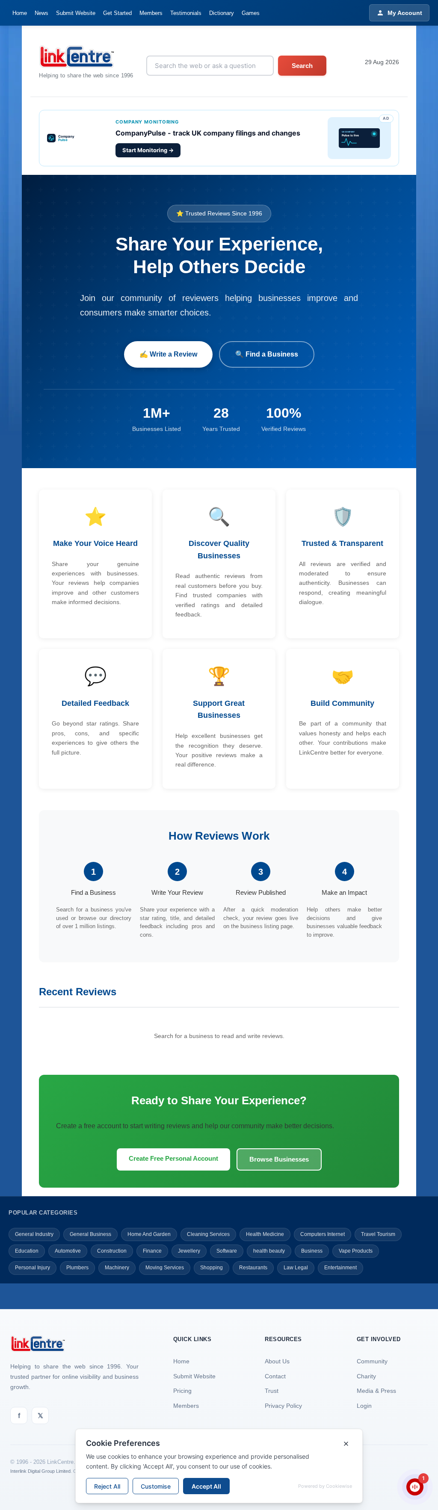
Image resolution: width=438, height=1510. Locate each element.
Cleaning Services (208, 1234)
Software (226, 1251)
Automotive (68, 1251)
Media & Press (376, 1390)
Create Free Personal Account (173, 1158)
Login (364, 1405)
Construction (112, 1251)
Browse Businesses (279, 1159)
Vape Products (356, 1251)
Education (26, 1251)
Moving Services (164, 1268)
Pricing (182, 1390)
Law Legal (296, 1268)
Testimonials (185, 13)
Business (312, 1251)
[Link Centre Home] (86, 56)
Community (372, 1361)
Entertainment (340, 1268)
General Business (90, 1234)
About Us (277, 1361)
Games (251, 13)
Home (19, 13)
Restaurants (253, 1268)
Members (151, 13)
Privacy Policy (283, 1405)
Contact (275, 1376)
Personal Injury (32, 1268)
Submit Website (75, 13)
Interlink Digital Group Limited (40, 1471)
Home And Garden (149, 1234)
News (41, 13)
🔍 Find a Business (266, 354)
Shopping (211, 1268)
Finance (152, 1251)
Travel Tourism (378, 1234)
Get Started (117, 13)
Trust (271, 1390)
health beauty (269, 1251)
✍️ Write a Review (168, 354)
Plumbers (77, 1268)
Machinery (117, 1268)
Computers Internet (322, 1234)
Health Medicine (265, 1234)
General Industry (34, 1234)
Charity (366, 1376)
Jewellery (189, 1251)
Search (302, 65)
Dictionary (221, 13)
